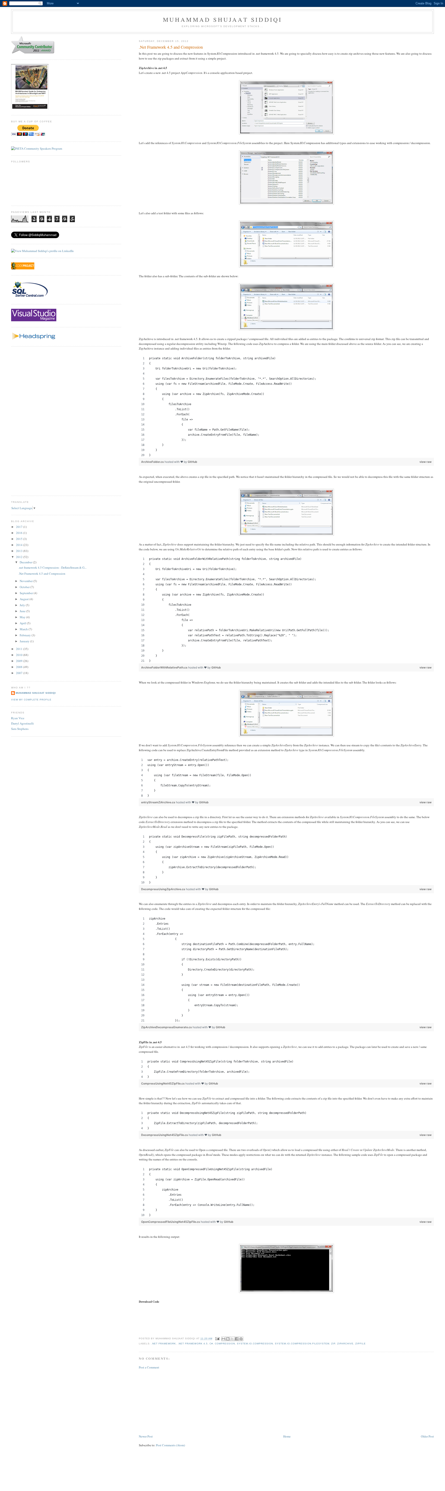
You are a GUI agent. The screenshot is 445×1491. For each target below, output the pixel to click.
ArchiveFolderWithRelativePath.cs (164, 667)
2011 (19, 649)
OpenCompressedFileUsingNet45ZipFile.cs (171, 1221)
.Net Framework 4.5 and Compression (42, 573)
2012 (19, 557)
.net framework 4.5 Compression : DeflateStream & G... (52, 567)
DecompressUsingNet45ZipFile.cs (165, 1135)
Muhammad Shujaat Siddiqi (222, 19)
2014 (19, 545)
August (24, 599)
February (26, 635)
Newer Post (146, 1436)
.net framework (163, 1343)
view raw (426, 461)
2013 (19, 551)
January (25, 641)
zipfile (360, 1343)
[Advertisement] (173, 1401)
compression (225, 1343)
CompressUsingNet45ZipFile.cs (163, 1083)
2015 (19, 539)
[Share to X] (232, 1339)
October (25, 587)
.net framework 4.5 (192, 1343)
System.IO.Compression (255, 1343)
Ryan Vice (17, 718)
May (23, 617)
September (27, 593)
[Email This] (223, 1339)
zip (333, 1343)
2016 (19, 533)
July (23, 605)
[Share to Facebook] (236, 1339)
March (24, 629)
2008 (19, 667)
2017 (19, 527)
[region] (286, 407)
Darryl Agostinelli (22, 723)
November (26, 581)
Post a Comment (149, 1367)
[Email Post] (217, 1338)
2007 (19, 673)
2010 (19, 655)
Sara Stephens (20, 729)
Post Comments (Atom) (170, 1445)
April (23, 623)
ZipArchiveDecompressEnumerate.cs (167, 1027)
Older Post (427, 1436)
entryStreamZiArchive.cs (158, 802)
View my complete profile (31, 699)
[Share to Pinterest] (241, 1339)
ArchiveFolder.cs (153, 461)
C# (211, 1343)
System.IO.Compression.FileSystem (302, 1343)
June (23, 611)
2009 (19, 661)
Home (287, 1436)
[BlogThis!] (228, 1339)
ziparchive (345, 1343)
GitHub (192, 461)
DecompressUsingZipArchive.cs (163, 889)
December (26, 562)
